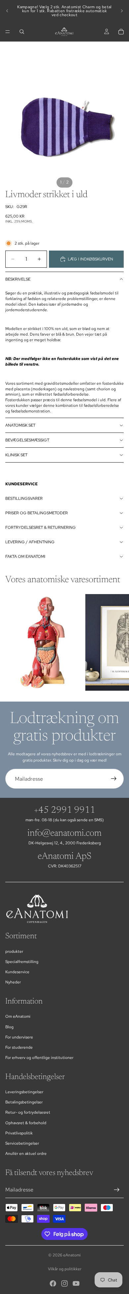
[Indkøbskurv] (121, 31)
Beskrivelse (17, 279)
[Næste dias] (121, 11)
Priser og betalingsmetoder (36, 513)
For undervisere (19, 1037)
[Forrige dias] (7, 11)
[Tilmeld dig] (114, 779)
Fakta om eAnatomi (25, 556)
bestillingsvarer (24, 498)
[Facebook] (53, 1283)
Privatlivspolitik (19, 1133)
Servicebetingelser (22, 1143)
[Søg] (22, 31)
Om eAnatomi (17, 1016)
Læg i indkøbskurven (90, 259)
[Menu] (7, 31)
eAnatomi (72, 1255)
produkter (14, 951)
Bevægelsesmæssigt (27, 440)
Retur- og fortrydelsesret (27, 1112)
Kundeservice (17, 972)
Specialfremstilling (21, 961)
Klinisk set (16, 455)
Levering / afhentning (30, 542)
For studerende (19, 1047)
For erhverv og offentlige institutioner (39, 1057)
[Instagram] (64, 1283)
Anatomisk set (20, 425)
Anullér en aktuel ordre (26, 1153)
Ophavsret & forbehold (25, 1123)
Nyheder (13, 982)
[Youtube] (76, 1283)
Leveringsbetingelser (24, 1092)
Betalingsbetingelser (24, 1102)
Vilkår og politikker (64, 1269)
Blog (9, 1027)
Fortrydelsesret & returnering (40, 527)
